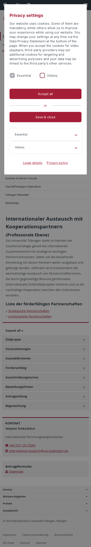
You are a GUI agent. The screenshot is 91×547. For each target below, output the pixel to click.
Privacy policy (57, 163)
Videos (52, 76)
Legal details (32, 163)
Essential (24, 76)
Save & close (45, 117)
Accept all (45, 94)
